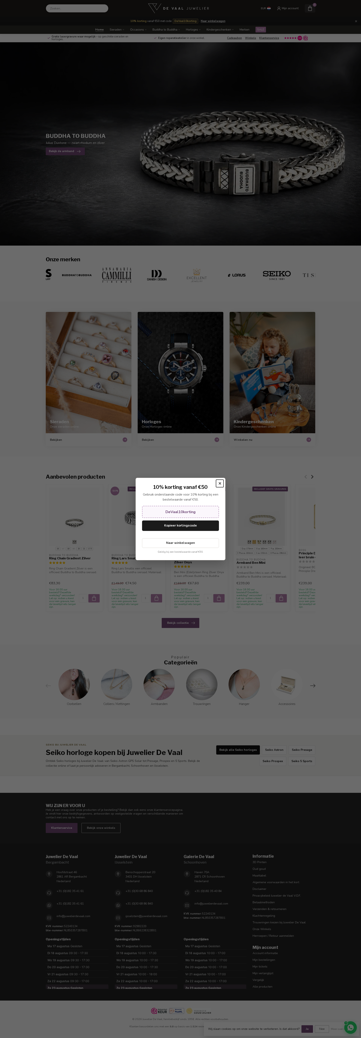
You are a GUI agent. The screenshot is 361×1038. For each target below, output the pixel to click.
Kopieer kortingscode (180, 525)
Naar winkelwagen (180, 543)
